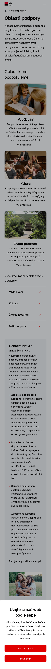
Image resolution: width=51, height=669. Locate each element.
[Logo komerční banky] (10, 4)
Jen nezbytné (25, 648)
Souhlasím (25, 658)
